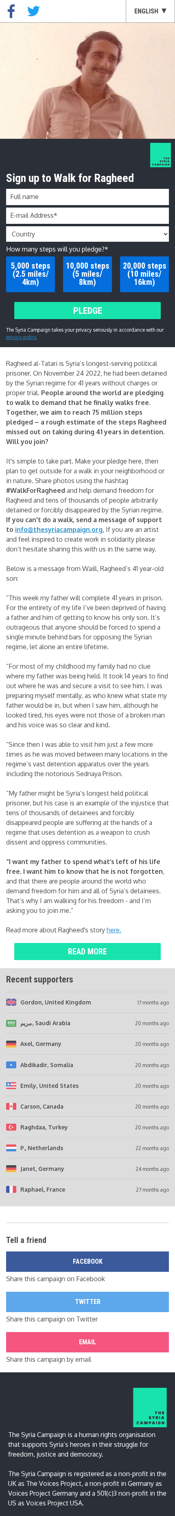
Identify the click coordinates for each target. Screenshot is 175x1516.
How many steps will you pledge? (57, 249)
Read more (87, 951)
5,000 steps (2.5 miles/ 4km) (30, 274)
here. (114, 930)
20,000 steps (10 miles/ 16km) (144, 274)
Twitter (88, 1302)
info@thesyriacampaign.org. (59, 529)
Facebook (88, 1261)
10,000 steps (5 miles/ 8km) (87, 274)
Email (87, 1342)
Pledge (87, 310)
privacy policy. (21, 337)
